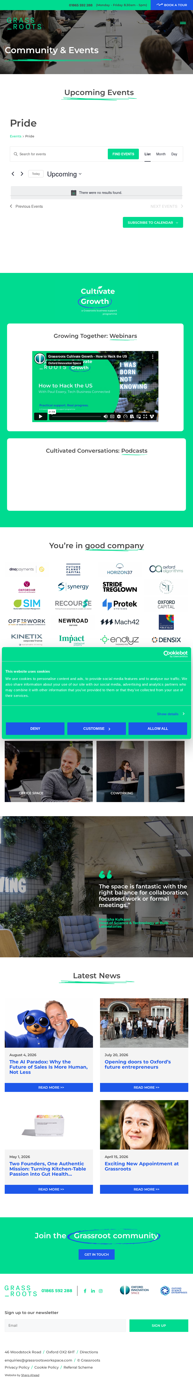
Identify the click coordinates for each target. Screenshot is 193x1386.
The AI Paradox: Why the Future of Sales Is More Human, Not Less (48, 1067)
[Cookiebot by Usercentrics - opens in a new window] (167, 654)
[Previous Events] (13, 174)
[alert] (96, 192)
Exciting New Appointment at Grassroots (142, 1166)
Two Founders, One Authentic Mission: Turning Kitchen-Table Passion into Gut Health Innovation (47, 1169)
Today (36, 174)
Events (15, 136)
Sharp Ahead (30, 1375)
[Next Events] (22, 174)
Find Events (123, 154)
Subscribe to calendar (150, 222)
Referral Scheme (78, 1367)
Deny (35, 729)
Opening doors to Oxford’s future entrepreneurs (138, 1064)
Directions (89, 1352)
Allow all (158, 729)
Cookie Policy (46, 1367)
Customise (94, 729)
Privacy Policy (17, 1367)
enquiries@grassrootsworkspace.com (38, 1360)
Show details (167, 714)
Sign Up (159, 1325)
